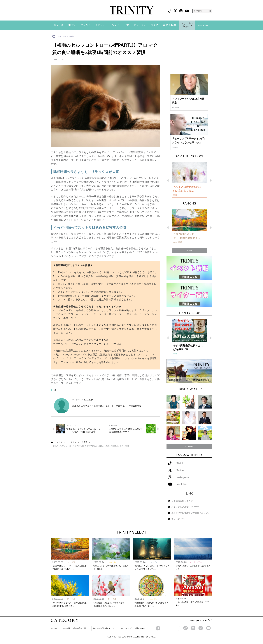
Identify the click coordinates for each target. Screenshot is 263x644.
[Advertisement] (189, 52)
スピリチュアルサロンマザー (185, 506)
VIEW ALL (189, 446)
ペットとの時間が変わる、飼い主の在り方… (188, 188)
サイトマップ (126, 628)
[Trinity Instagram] (200, 628)
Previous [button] (168, 180)
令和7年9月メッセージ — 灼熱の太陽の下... (186, 236)
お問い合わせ (140, 628)
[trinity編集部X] (193, 628)
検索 (210, 11)
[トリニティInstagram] (180, 11)
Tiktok (180, 463)
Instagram (183, 477)
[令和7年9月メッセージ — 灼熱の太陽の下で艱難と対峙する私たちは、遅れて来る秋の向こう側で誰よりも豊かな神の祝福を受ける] (70, 549)
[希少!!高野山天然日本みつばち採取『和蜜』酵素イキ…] (189, 330)
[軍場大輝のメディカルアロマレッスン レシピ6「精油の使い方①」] (60, 429)
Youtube (182, 484)
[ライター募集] (189, 295)
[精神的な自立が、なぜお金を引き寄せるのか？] (193, 549)
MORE (189, 250)
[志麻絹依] (173, 401)
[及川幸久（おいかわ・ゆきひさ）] (205, 417)
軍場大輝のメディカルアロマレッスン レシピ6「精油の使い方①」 (83, 430)
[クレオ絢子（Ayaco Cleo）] (173, 417)
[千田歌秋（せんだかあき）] (189, 433)
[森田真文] (189, 417)
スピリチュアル (196, 562)
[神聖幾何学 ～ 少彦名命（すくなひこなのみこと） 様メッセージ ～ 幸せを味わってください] (152, 585)
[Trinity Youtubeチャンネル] (208, 628)
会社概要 (66, 628)
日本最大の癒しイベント (183, 501)
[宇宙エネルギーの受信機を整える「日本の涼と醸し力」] (111, 549)
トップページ (60, 442)
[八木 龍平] (205, 401)
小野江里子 (87, 399)
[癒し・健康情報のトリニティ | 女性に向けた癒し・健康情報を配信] (131, 10)
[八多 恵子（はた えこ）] (205, 433)
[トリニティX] (175, 11)
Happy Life (112, 562)
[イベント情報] (189, 268)
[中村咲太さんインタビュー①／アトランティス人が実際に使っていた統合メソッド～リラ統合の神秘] (152, 549)
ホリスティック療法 (65, 36)
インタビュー (154, 562)
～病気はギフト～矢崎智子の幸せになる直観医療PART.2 (126, 430)
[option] (189, 180)
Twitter (181, 470)
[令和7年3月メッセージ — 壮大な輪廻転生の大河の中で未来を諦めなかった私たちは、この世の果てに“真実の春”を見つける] (70, 585)
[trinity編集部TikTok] (185, 628)
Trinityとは (55, 628)
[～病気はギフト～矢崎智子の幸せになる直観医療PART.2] (151, 429)
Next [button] (211, 180)
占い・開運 (71, 562)
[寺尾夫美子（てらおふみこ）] (173, 433)
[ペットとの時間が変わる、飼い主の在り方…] (189, 172)
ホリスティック (178, 518)
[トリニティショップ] (187, 25)
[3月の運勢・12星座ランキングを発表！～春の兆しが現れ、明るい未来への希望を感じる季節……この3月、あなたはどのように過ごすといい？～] (111, 585)
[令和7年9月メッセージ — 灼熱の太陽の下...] (189, 220)
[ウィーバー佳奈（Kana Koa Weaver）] (189, 401)
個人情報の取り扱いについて (105, 628)
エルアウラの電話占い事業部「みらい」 (190, 513)
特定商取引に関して (81, 628)
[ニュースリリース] (189, 371)
